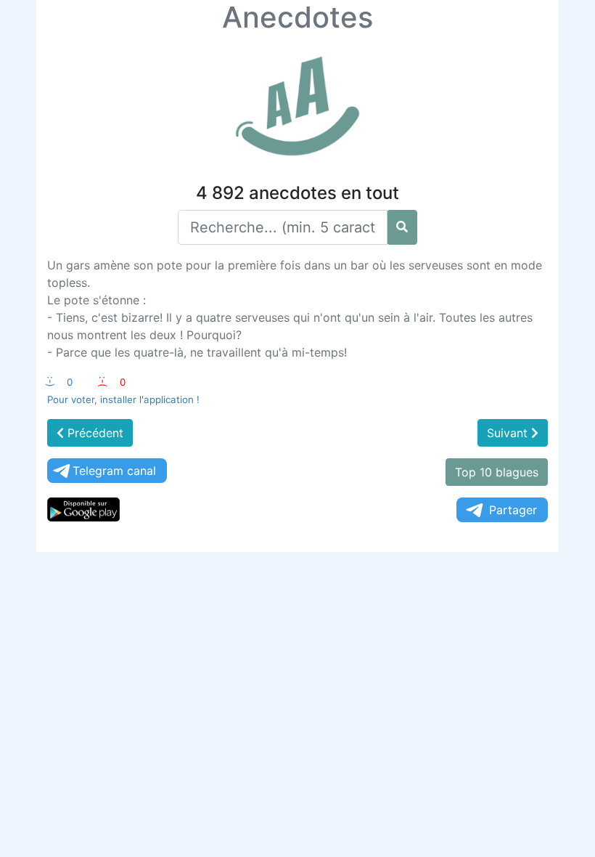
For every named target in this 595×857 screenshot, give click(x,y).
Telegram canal (114, 470)
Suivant (509, 433)
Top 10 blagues (496, 472)
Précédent (93, 433)
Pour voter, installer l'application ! (123, 399)
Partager (513, 510)
